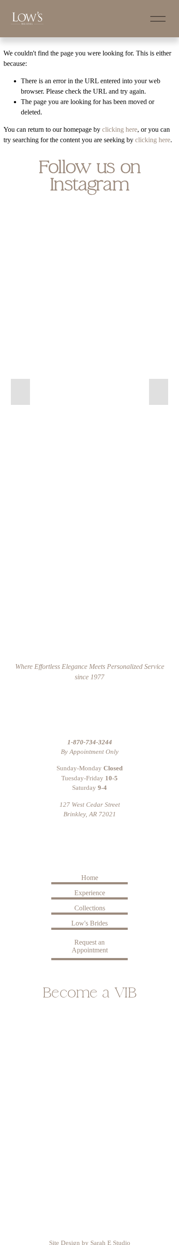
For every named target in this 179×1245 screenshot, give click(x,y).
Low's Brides (89, 923)
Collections (89, 908)
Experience (89, 892)
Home (89, 877)
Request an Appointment (90, 946)
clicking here (119, 129)
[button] (20, 392)
